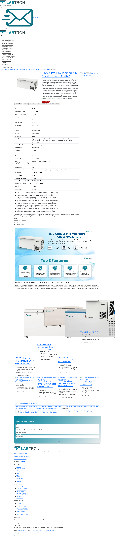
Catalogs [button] (4, 62)
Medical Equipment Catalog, (59, 411)
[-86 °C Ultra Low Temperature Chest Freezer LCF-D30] (90, 378)
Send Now (57, 441)
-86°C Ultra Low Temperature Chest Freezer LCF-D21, (79, 406)
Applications (32, 103)
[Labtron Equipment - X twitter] (23, 461)
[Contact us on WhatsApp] (14, 535)
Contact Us (19, 470)
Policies (18, 480)
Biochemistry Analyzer (22, 509)
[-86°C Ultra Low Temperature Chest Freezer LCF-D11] (68, 378)
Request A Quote (5, 29)
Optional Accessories (54, 103)
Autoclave (19, 503)
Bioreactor (19, 513)
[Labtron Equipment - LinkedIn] (22, 461)
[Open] (1, 35)
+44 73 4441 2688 (21, 456)
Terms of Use (20, 478)
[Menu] (11, 67)
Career (18, 476)
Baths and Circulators (22, 508)
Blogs (18, 475)
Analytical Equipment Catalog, (43, 411)
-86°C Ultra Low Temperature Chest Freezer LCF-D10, (52, 406)
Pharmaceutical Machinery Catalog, (24, 412)
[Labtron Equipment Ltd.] (26, 448)
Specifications (18, 103)
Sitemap (19, 481)
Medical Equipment (7, 46)
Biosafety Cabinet (21, 511)
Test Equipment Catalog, (72, 411)
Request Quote (45, 101)
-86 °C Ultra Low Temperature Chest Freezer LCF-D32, (28, 405)
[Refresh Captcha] (16, 438)
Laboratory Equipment (8, 40)
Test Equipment (6, 50)
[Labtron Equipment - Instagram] (21, 461)
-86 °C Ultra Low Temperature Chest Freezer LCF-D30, (49, 408)
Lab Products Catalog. (52, 412)
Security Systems (6, 59)
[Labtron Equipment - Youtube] (24, 461)
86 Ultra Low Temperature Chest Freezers (39, 69)
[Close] (1, 38)
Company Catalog (21, 468)
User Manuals (20, 472)
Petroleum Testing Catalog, (85, 411)
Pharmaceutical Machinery (9, 56)
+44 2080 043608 (20, 459)
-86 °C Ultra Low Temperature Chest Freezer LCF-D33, (82, 405)
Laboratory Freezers (22, 69)
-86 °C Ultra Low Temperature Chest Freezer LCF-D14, (55, 405)
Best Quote (18, 444)
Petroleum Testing (6, 53)
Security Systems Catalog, (39, 412)
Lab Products (20, 498)
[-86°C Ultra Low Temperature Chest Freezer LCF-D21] (47, 378)
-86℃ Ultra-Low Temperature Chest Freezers (26, 403)
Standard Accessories (41, 103)
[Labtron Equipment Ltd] (12, 2)
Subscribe (17, 525)
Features (25, 103)
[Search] (1, 7)
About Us (19, 467)
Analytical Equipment (7, 43)
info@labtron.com (37, 17)
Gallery (18, 473)
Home (1, 69)
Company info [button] (5, 64)
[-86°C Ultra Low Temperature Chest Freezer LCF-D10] (25, 378)
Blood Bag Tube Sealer (22, 514)
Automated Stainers (22, 506)
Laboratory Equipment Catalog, (28, 411)
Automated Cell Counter (23, 505)
